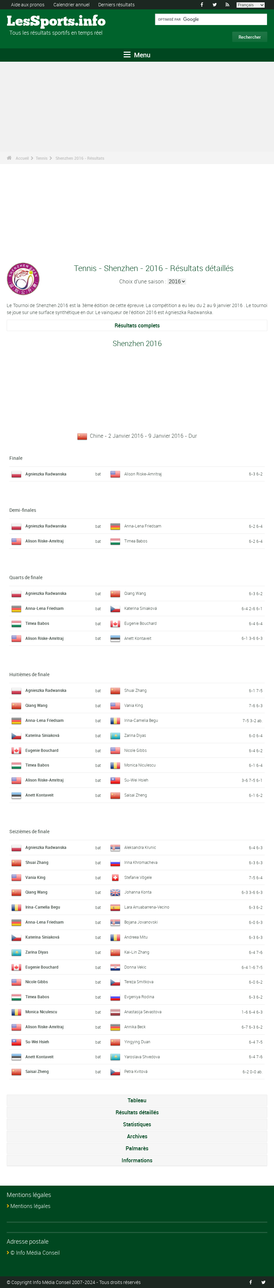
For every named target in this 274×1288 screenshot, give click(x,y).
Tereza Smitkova (138, 981)
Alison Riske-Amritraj (143, 473)
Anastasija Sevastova (142, 1011)
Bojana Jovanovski (141, 922)
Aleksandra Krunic (140, 847)
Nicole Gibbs (135, 750)
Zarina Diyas (135, 735)
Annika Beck (135, 1026)
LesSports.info (32, 22)
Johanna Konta (137, 892)
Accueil (22, 158)
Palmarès (137, 1148)
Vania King (133, 705)
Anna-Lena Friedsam (142, 525)
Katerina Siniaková (140, 608)
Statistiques (137, 1124)
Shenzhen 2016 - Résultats (79, 158)
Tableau (137, 1100)
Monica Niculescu (140, 765)
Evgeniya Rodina (139, 996)
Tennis (41, 158)
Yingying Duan (137, 1041)
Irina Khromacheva (140, 862)
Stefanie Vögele (138, 877)
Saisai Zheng (135, 795)
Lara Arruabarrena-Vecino (146, 907)
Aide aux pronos (27, 4)
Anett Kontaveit (137, 638)
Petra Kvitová (135, 1071)
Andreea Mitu (136, 937)
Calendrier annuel (71, 4)
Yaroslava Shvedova (142, 1056)
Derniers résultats (116, 4)
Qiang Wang (135, 593)
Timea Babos (135, 540)
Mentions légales (30, 1206)
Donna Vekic (135, 967)
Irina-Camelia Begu (141, 720)
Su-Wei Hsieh (136, 780)
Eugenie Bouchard (140, 623)
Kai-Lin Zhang (136, 952)
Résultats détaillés (137, 1112)
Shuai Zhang (135, 690)
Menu (141, 54)
